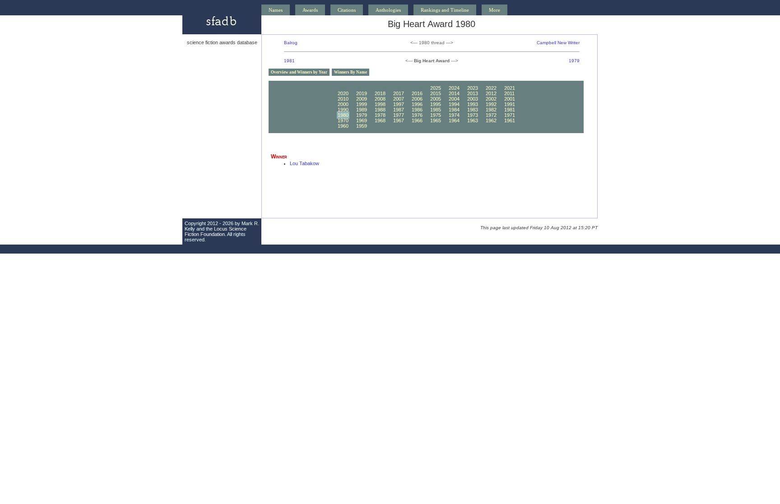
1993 (472, 104)
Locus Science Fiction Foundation (215, 231)
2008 (380, 99)
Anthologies (388, 10)
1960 (343, 126)
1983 (472, 109)
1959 (361, 126)
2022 (491, 88)
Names (276, 10)
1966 (417, 120)
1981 (289, 60)
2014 (454, 93)
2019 (361, 93)
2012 (491, 93)
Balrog (290, 42)
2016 (417, 93)
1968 (380, 120)
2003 (472, 99)
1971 (509, 115)
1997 (398, 104)
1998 (380, 104)
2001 (509, 99)
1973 (472, 115)
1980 (343, 115)
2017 (398, 93)
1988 (380, 109)
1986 (417, 109)
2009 (361, 99)
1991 (509, 104)
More (494, 10)
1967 (398, 120)
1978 (380, 115)
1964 (454, 120)
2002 (491, 99)
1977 (398, 115)
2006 (417, 99)
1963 (472, 120)
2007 (398, 99)
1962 (491, 120)
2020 (343, 93)
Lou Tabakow (304, 163)
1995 (435, 104)
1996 (417, 104)
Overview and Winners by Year (299, 72)
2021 (509, 88)
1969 (361, 120)
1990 (343, 109)
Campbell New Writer (558, 42)
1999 (361, 104)
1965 (435, 120)
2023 (472, 88)
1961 (509, 120)
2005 (435, 99)
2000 (343, 104)
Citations (347, 10)
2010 (343, 99)
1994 (454, 104)
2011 (509, 93)
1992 (491, 104)
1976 (417, 115)
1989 (361, 109)
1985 (435, 109)
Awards (310, 10)
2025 (435, 88)
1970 (343, 120)
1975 (435, 115)
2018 (380, 93)
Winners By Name (350, 72)
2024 (454, 88)
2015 (435, 93)
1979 (574, 60)
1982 (491, 109)
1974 (454, 115)
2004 (454, 99)
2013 (472, 93)
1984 (454, 109)
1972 (491, 115)
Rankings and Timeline (445, 10)
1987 (398, 109)
